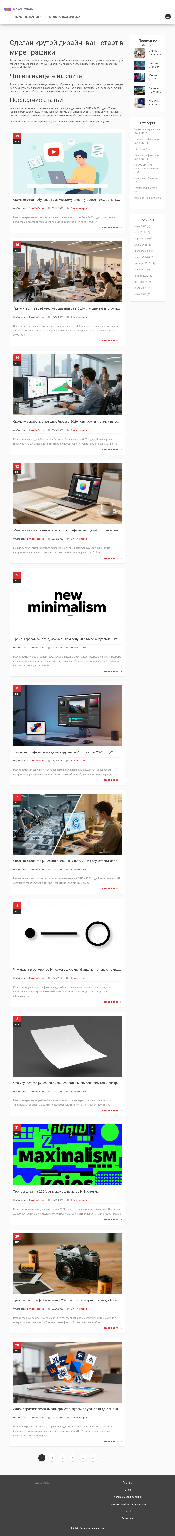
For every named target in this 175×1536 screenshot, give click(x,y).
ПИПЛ (128, 1511)
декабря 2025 (144, 263)
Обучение (142, 149)
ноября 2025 (144, 269)
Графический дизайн (146, 180)
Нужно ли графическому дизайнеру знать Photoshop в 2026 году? (63, 752)
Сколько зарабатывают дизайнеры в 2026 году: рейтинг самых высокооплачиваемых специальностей (91, 422)
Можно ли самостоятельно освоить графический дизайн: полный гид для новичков (76, 530)
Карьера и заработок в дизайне (147, 131)
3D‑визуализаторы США (64, 16)
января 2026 (144, 257)
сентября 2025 (144, 281)
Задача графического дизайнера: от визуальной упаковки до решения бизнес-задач (77, 1409)
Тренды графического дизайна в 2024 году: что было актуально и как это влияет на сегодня (83, 639)
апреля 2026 (143, 238)
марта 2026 (143, 244)
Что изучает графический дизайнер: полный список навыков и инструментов (71, 1083)
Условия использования (128, 1496)
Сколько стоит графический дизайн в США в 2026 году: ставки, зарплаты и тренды (76, 861)
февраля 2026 (145, 251)
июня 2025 (142, 294)
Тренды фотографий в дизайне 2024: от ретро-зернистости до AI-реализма (70, 1300)
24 (93, 1458)
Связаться (128, 1518)
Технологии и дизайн (146, 190)
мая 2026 (142, 232)
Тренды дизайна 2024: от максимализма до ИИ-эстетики (56, 1191)
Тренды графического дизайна (147, 141)
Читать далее (110, 227)
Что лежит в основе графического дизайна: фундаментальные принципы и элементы (77, 969)
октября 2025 (144, 275)
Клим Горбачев (36, 208)
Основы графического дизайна (147, 157)
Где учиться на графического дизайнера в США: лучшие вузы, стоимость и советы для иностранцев (89, 308)
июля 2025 (142, 288)
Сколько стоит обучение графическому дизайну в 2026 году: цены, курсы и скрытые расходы (84, 200)
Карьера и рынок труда (147, 200)
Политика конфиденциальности (128, 1504)
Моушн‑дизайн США (28, 16)
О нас (128, 1489)
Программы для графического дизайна (147, 168)
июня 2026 (142, 226)
